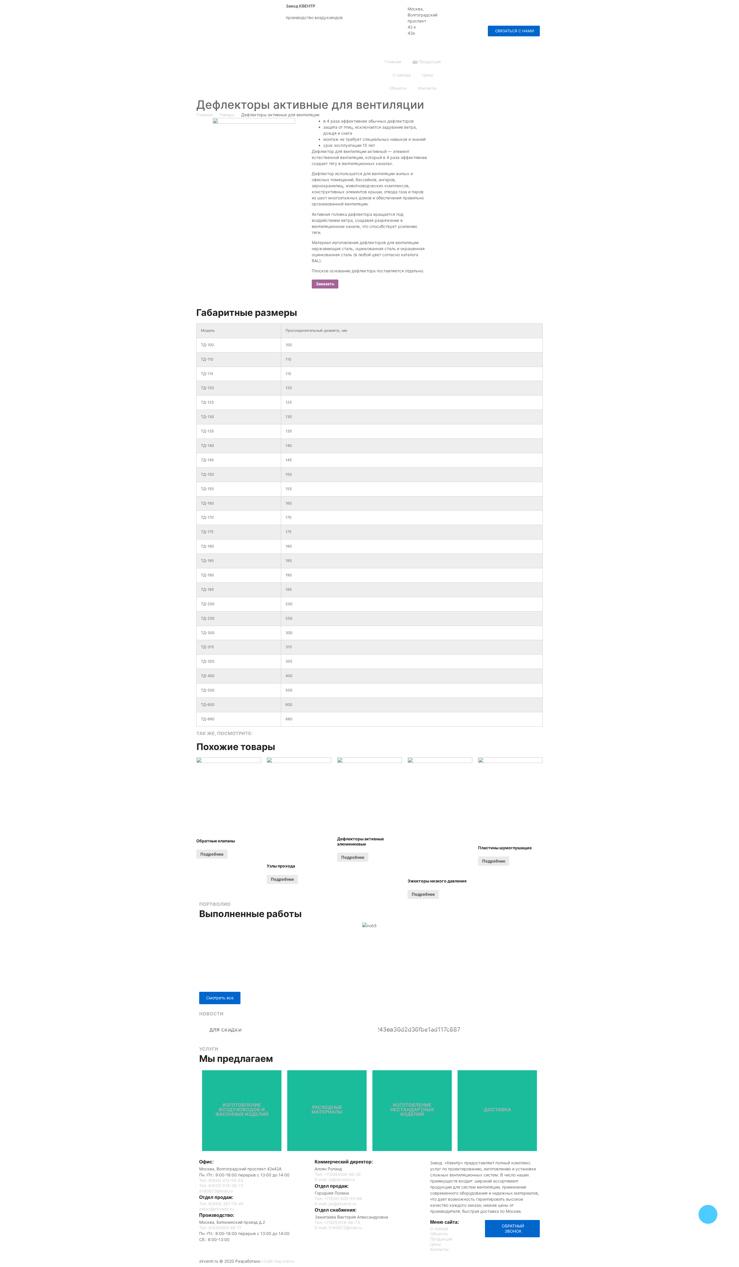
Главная (393, 61)
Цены (427, 74)
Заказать (325, 283)
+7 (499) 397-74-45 (492, 7)
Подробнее (211, 854)
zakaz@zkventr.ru (481, 21)
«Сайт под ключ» (278, 1261)
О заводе (402, 74)
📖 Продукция (427, 61)
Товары (226, 114)
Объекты (398, 88)
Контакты (427, 88)
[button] (514, 31)
